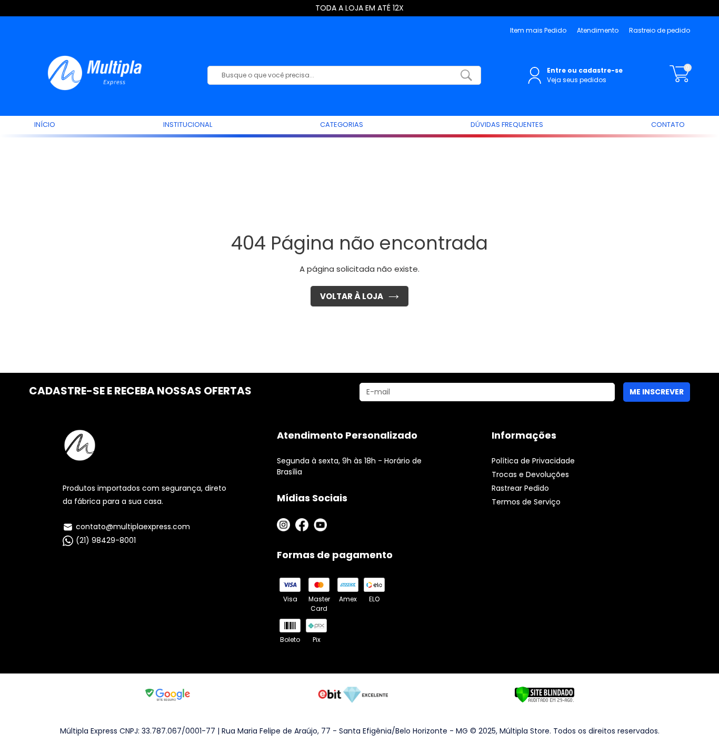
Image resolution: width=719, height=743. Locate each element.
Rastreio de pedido (659, 30)
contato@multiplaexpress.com (133, 526)
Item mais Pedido (538, 30)
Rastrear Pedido (520, 488)
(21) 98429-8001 (106, 540)
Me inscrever (657, 392)
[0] (680, 79)
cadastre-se (600, 70)
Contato (668, 125)
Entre (556, 70)
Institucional (187, 125)
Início (44, 125)
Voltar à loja (351, 296)
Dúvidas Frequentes (507, 125)
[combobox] (336, 75)
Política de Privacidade (533, 460)
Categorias (341, 125)
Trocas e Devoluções (530, 474)
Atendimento (597, 30)
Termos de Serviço (526, 502)
